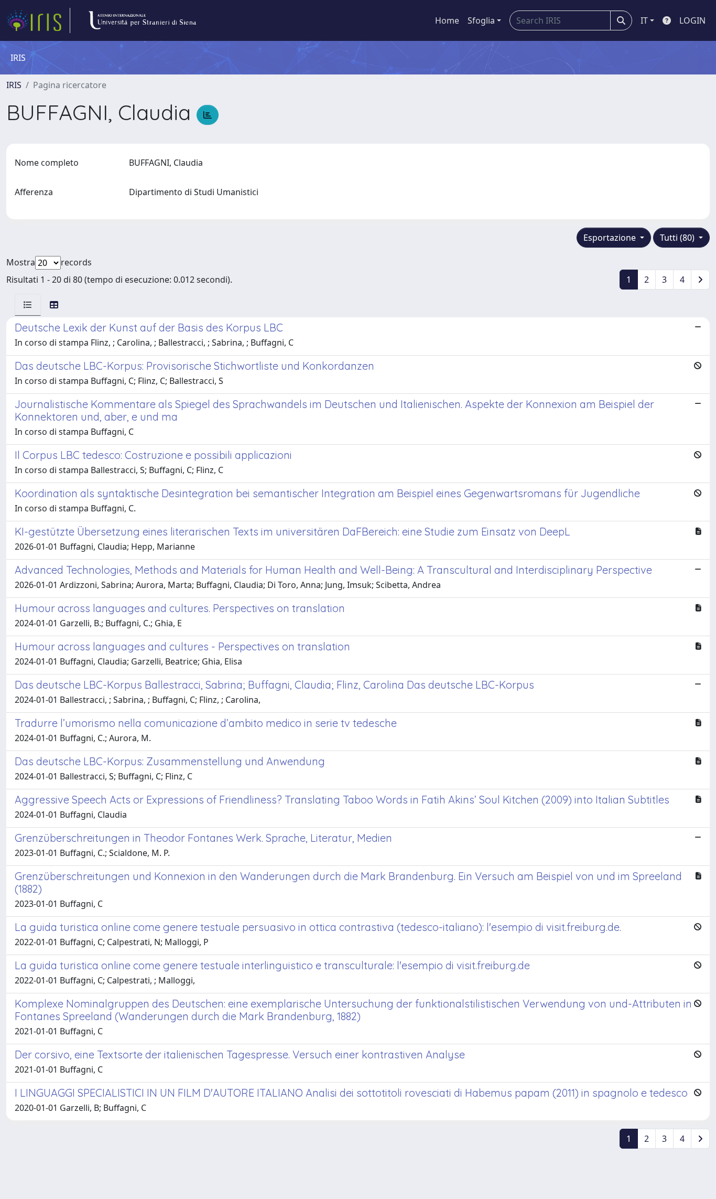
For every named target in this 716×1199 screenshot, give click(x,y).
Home (447, 20)
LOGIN (692, 20)
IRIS (13, 85)
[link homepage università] (142, 20)
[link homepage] (38, 20)
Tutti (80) (678, 237)
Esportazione (610, 237)
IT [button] (644, 20)
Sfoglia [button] (481, 20)
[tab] (28, 305)
